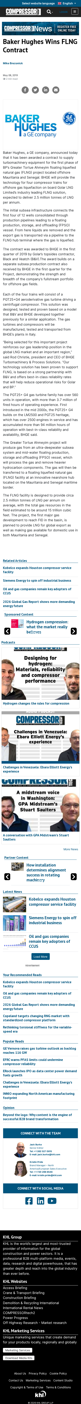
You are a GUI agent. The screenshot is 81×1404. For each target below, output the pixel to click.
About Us (20, 1373)
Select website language (38, 3)
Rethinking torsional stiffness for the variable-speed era (37, 1029)
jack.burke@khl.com (49, 1154)
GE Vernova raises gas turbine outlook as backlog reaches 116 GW (39, 1050)
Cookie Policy (58, 1373)
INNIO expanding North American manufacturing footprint (39, 1095)
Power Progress (15, 1318)
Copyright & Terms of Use (26, 1387)
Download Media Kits (18, 1358)
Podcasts (8, 642)
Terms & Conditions (58, 1387)
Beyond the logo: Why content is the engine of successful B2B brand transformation (37, 1116)
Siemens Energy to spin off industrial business (37, 580)
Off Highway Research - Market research (35, 1323)
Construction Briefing (19, 1298)
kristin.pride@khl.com (50, 1175)
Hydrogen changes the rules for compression (36, 703)
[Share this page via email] (55, 90)
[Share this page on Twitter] (35, 90)
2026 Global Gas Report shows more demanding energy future (39, 603)
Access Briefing (15, 1288)
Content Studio (63, 1380)
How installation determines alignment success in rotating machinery (46, 872)
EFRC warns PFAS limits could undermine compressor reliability (33, 1061)
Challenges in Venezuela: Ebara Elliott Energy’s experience (37, 769)
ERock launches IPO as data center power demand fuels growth (40, 1073)
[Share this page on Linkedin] (45, 90)
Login (63, 12)
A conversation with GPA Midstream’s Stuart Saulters (36, 837)
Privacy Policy (38, 1373)
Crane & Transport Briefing (23, 1293)
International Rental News (23, 1308)
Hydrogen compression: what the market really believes (47, 626)
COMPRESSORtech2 (19, 1313)
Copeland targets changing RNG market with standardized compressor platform (36, 1018)
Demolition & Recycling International (31, 1303)
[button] (74, 631)
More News (71, 849)
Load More (40, 956)
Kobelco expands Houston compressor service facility (37, 569)
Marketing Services (17, 1350)
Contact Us (16, 1380)
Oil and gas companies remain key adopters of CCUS (37, 591)
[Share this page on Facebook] (25, 90)
